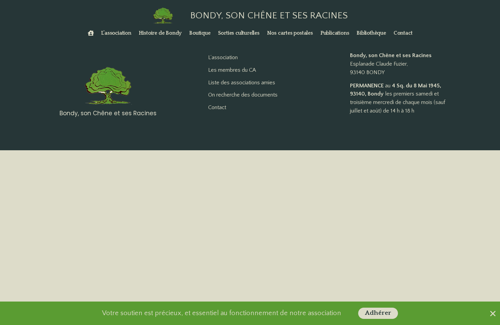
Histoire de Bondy (160, 33)
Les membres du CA (232, 70)
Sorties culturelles (239, 33)
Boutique (199, 33)
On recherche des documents (243, 95)
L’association (116, 33)
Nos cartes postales (290, 33)
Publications (334, 33)
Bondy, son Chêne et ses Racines (269, 15)
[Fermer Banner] (493, 313)
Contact (403, 33)
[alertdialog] (250, 313)
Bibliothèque (371, 33)
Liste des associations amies (241, 83)
